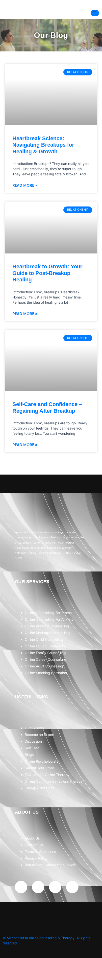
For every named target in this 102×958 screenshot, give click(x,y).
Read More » (24, 185)
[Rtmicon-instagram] (38, 887)
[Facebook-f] (21, 887)
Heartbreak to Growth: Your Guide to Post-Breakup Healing (47, 273)
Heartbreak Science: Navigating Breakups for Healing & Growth (43, 145)
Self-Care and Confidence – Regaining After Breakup (47, 407)
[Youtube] (55, 887)
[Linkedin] (72, 887)
